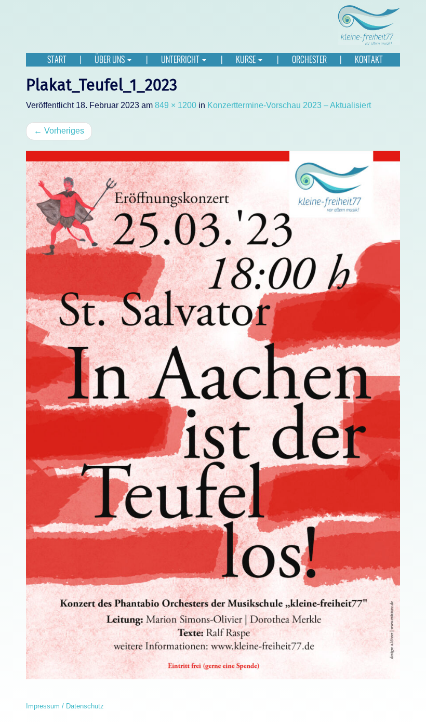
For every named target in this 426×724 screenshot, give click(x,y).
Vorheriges (59, 130)
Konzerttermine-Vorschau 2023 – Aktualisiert (289, 105)
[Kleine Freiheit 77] (369, 24)
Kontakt (369, 59)
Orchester (309, 59)
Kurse (246, 59)
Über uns (110, 59)
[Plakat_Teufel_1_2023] (213, 415)
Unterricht (181, 59)
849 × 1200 (175, 105)
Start (56, 59)
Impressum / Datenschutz (65, 706)
